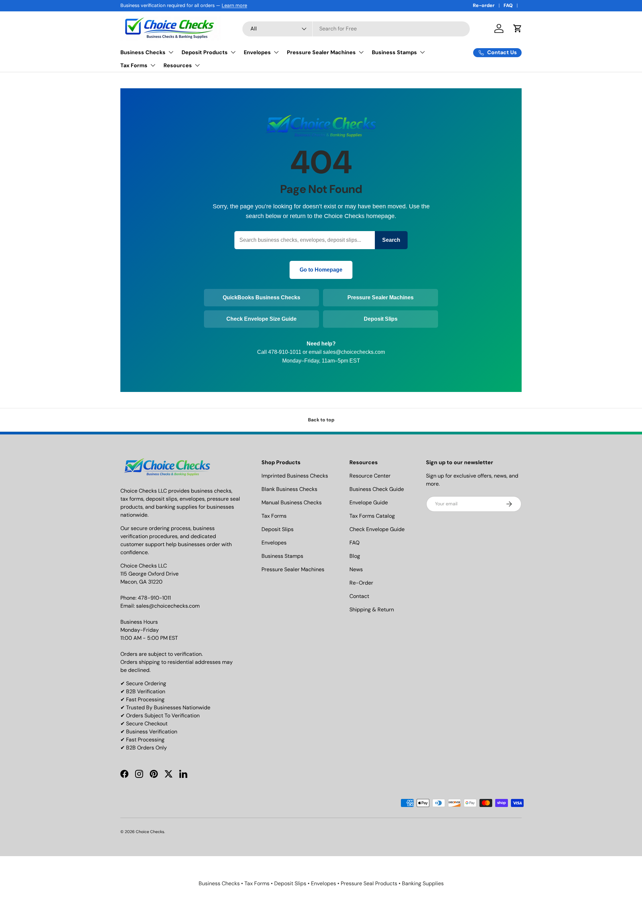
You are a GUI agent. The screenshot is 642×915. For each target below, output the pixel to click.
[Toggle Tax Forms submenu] (153, 65)
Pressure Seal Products (369, 883)
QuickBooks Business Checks (261, 297)
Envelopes (257, 52)
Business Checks (143, 52)
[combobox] (356, 28)
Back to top (321, 420)
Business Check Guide (376, 489)
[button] (517, 28)
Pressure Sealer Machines (321, 52)
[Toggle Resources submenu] (197, 65)
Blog (354, 556)
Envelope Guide (368, 502)
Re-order (484, 5)
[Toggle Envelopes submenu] (276, 52)
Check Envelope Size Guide (261, 319)
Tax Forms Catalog (372, 515)
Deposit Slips (381, 319)
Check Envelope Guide (377, 529)
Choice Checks (150, 831)
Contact (359, 596)
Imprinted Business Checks (294, 475)
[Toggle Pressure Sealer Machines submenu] (361, 52)
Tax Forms (133, 65)
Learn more (234, 5)
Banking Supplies (423, 883)
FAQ (508, 5)
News (356, 569)
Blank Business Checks (289, 489)
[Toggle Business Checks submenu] (171, 52)
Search (391, 240)
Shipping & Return (371, 609)
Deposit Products (205, 52)
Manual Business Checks (291, 502)
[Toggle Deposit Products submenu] (233, 52)
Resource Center (370, 475)
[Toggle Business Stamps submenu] (422, 52)
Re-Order (361, 582)
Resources (178, 65)
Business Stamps (394, 52)
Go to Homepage (321, 270)
